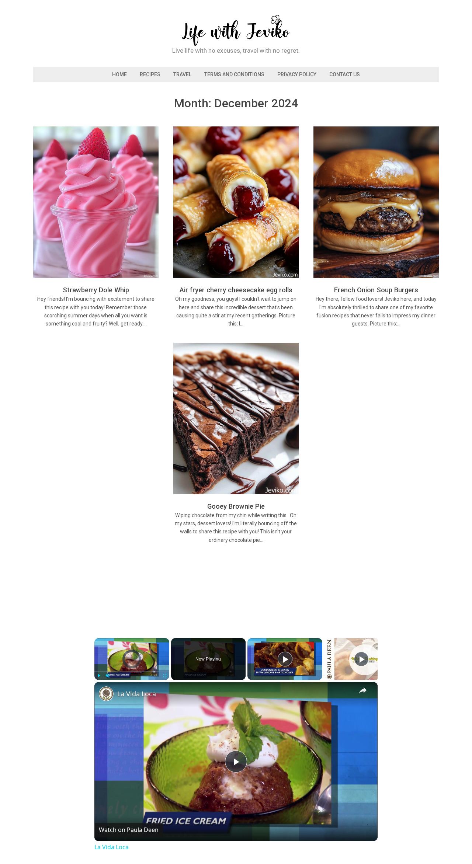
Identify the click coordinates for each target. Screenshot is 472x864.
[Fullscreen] (164, 675)
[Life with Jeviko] (236, 40)
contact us (344, 74)
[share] (362, 690)
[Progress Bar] (131, 671)
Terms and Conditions (234, 74)
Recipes (150, 74)
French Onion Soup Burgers (376, 290)
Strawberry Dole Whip (96, 290)
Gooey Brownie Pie (236, 506)
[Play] (98, 675)
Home (119, 74)
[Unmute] (107, 675)
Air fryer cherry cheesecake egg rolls (236, 290)
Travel (182, 74)
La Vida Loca (136, 693)
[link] (106, 693)
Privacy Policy (296, 74)
